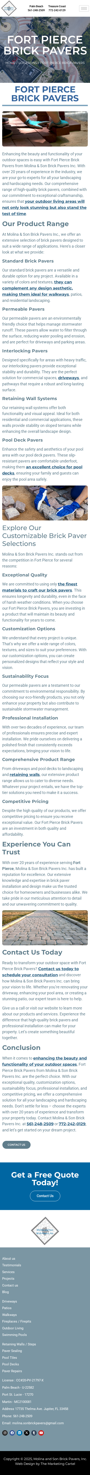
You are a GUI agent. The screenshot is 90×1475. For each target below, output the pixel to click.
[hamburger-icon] (84, 8)
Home (10, 63)
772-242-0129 (72, 1124)
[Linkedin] (19, 1433)
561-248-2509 (40, 1124)
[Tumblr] (34, 1433)
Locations (28, 63)
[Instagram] (5, 1433)
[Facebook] (12, 1433)
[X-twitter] (26, 1433)
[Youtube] (41, 1433)
